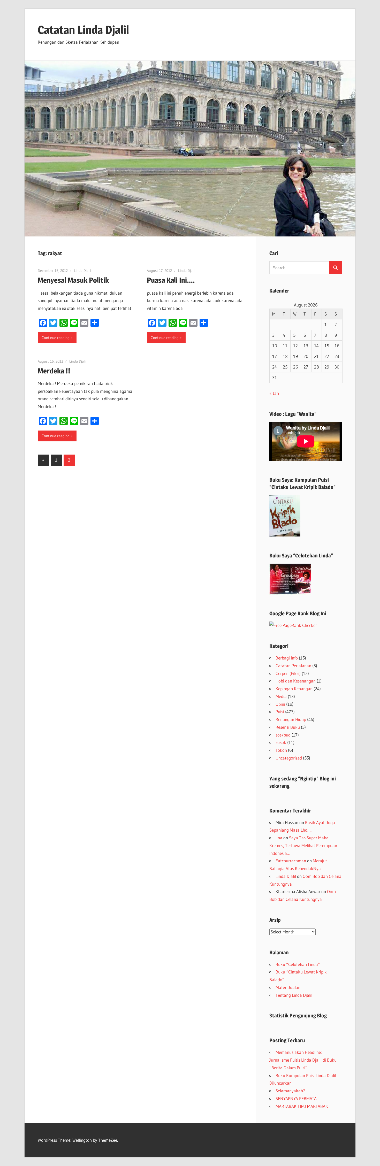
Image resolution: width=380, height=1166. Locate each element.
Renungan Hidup (291, 719)
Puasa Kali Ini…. (171, 280)
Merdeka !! (54, 370)
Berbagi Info (287, 658)
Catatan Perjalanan (293, 665)
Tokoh (281, 750)
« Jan (274, 393)
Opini (280, 704)
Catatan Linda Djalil (83, 30)
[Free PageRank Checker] (293, 625)
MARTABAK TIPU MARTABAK (302, 1106)
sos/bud (283, 735)
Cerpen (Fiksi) (288, 673)
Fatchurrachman (291, 860)
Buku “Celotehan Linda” (298, 964)
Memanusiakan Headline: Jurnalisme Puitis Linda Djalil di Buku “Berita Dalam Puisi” (303, 1059)
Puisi (280, 711)
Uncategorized (289, 758)
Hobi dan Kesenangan (296, 681)
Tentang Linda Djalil (294, 995)
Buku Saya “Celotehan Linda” (301, 556)
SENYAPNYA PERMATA (296, 1098)
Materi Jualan (288, 987)
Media (281, 696)
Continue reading (56, 337)
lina (279, 837)
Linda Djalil (82, 270)
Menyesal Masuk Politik (73, 280)
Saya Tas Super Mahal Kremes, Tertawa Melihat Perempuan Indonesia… (303, 845)
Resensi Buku (288, 727)
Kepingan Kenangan (294, 688)
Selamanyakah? (290, 1090)
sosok (281, 742)
